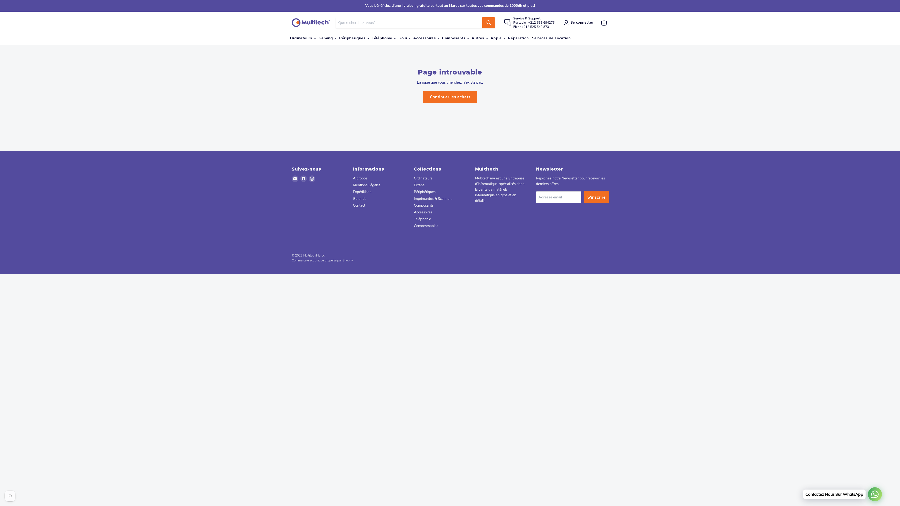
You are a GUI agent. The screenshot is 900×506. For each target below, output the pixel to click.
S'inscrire (596, 197)
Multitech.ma (485, 178)
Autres (478, 38)
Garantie (359, 198)
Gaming (326, 38)
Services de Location (551, 38)
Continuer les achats (450, 97)
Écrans (419, 185)
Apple (497, 38)
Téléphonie (382, 38)
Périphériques (353, 38)
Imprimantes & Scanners (433, 198)
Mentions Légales (366, 185)
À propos (360, 178)
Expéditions (362, 192)
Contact (359, 205)
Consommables (426, 225)
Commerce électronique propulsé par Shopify (322, 260)
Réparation (518, 38)
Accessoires (425, 38)
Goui (403, 38)
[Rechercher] (488, 22)
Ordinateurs (301, 38)
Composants (454, 38)
